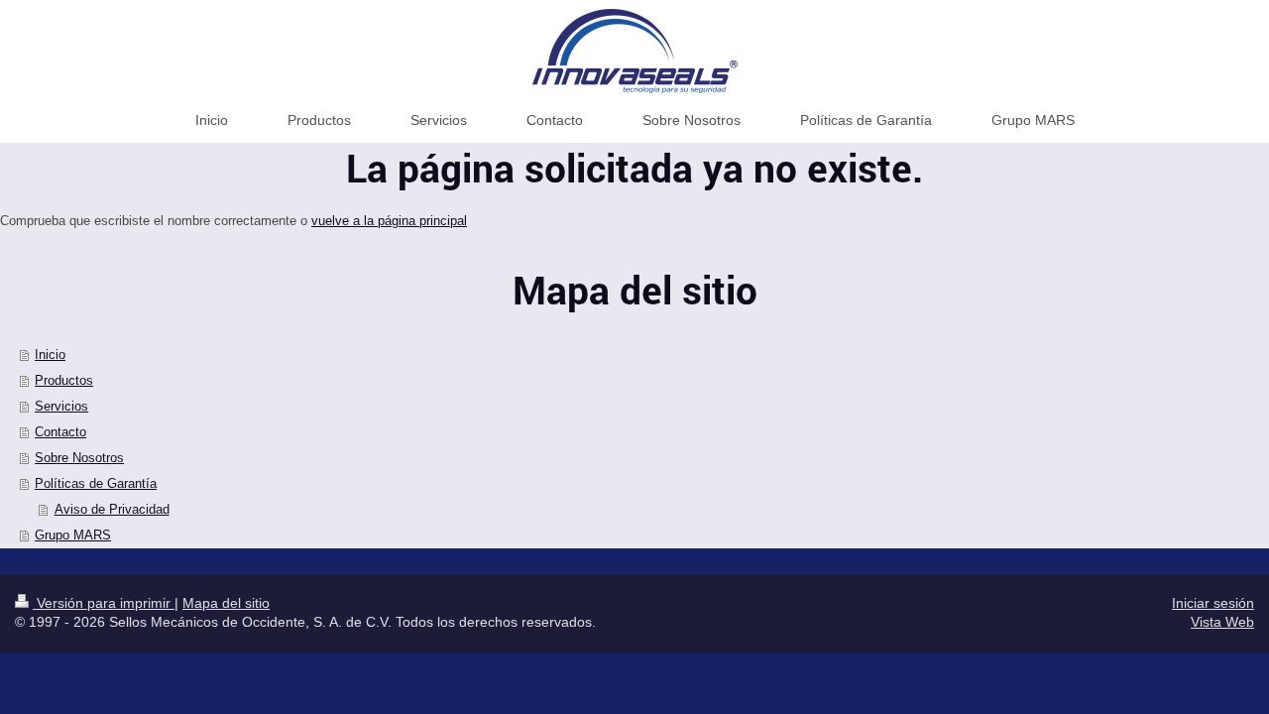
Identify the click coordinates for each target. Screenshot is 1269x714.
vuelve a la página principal (389, 220)
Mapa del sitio (226, 603)
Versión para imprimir (103, 603)
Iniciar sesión (1213, 603)
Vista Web (1222, 622)
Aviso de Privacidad (112, 509)
